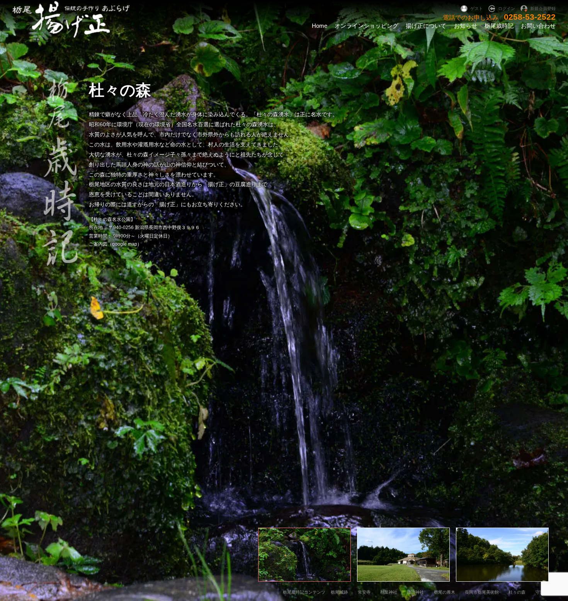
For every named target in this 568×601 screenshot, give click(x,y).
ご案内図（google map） (115, 244)
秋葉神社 (388, 592)
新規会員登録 (543, 8)
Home (319, 25)
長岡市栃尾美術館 (482, 592)
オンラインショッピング (366, 25)
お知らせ (465, 25)
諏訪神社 (415, 592)
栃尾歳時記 (499, 25)
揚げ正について (426, 25)
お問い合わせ (538, 25)
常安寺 (364, 592)
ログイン (506, 8)
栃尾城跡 (339, 592)
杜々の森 (516, 592)
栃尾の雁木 (444, 592)
